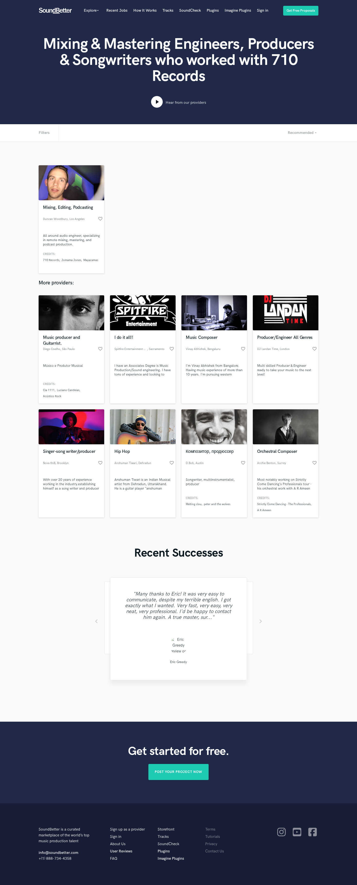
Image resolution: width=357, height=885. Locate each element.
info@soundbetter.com (58, 852)
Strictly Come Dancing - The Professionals (284, 504)
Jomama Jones (71, 260)
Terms (210, 829)
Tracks (167, 10)
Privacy (211, 844)
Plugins (213, 10)
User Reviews (121, 851)
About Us (118, 844)
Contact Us (214, 851)
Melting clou (194, 504)
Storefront (166, 829)
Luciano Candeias (68, 390)
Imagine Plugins (238, 10)
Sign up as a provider (127, 829)
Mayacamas (90, 260)
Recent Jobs (117, 10)
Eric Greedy (178, 662)
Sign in (262, 10)
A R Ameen (264, 510)
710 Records (51, 260)
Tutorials (212, 836)
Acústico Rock (52, 396)
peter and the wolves (217, 504)
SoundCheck (190, 10)
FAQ (113, 858)
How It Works (145, 10)
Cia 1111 (49, 390)
